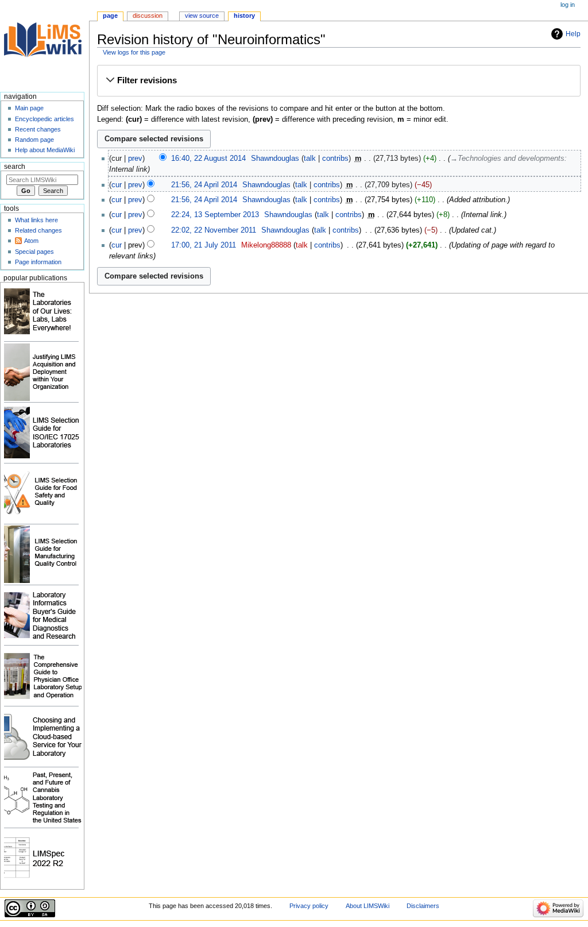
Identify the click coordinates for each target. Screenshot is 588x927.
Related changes (38, 230)
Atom (31, 240)
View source (202, 15)
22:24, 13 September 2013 (215, 215)
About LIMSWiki (367, 905)
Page (110, 15)
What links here (36, 220)
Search (14, 166)
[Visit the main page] (44, 44)
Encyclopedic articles (44, 118)
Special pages (34, 251)
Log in (567, 4)
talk (310, 158)
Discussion (148, 15)
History (244, 15)
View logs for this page (134, 52)
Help (573, 34)
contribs (335, 158)
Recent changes (38, 129)
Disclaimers (423, 905)
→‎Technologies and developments (507, 158)
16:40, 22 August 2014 (208, 158)
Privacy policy (308, 905)
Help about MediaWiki (45, 149)
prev (135, 158)
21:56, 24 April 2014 (204, 185)
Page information (38, 261)
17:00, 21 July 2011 (203, 245)
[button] (338, 80)
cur (116, 185)
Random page (34, 139)
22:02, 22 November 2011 (213, 230)
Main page (29, 108)
